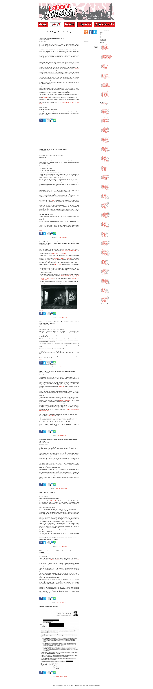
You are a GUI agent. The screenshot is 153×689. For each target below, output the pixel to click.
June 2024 (104, 123)
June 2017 (104, 206)
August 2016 (104, 217)
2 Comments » (63, 602)
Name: (101, 32)
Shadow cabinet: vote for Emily (48, 606)
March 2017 (104, 209)
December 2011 (105, 280)
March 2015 (104, 236)
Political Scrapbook (105, 85)
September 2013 (105, 256)
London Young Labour (106, 77)
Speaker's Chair (105, 92)
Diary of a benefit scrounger (107, 56)
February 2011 (104, 291)
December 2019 (105, 174)
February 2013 (104, 264)
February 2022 (104, 146)
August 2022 (104, 142)
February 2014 (104, 251)
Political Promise (105, 84)
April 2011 (104, 289)
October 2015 (104, 228)
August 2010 (104, 298)
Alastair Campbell (105, 44)
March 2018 (104, 196)
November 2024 (105, 119)
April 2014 (104, 249)
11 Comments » (63, 237)
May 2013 (104, 261)
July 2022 (104, 143)
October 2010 (104, 296)
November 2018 (105, 187)
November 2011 (105, 281)
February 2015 (104, 237)
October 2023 (104, 130)
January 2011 (104, 292)
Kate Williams (104, 67)
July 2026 (104, 104)
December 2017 (105, 199)
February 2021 (104, 158)
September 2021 (105, 150)
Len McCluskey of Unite (63, 100)
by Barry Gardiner (71, 276)
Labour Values (104, 73)
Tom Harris (104, 97)
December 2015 (105, 226)
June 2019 (104, 179)
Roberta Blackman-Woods (106, 88)
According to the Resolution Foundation (62, 258)
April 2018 (104, 195)
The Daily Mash (105, 95)
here (55, 264)
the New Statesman (53, 276)
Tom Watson (104, 98)
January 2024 (104, 127)
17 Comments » (63, 546)
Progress (103, 87)
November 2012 (105, 268)
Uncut (58, 124)
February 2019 (104, 184)
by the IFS (72, 275)
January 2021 (104, 159)
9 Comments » (63, 124)
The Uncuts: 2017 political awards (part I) (51, 38)
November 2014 (105, 241)
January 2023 (104, 138)
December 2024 (105, 118)
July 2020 (104, 166)
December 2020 (105, 160)
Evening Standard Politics (106, 57)
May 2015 (104, 234)
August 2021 (104, 151)
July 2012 (104, 272)
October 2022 (104, 140)
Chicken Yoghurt (105, 49)
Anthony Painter (105, 46)
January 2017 (104, 212)
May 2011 (104, 288)
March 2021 (104, 157)
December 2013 (105, 253)
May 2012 (104, 274)
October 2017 (104, 202)
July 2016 (104, 218)
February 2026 (104, 109)
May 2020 (104, 168)
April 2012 (104, 275)
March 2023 (104, 136)
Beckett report (62, 386)
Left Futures (104, 75)
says (52, 200)
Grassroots (58, 488)
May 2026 (104, 105)
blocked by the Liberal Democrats (68, 250)
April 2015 (104, 235)
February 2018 (104, 197)
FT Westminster (105, 60)
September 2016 (105, 216)
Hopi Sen (103, 64)
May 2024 (104, 124)
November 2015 (105, 227)
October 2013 (104, 255)
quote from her (51, 415)
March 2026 (104, 108)
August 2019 (104, 178)
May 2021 (104, 155)
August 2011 (104, 284)
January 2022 (104, 147)
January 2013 (104, 265)
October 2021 (104, 149)
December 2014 (105, 240)
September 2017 (105, 203)
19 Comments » (63, 435)
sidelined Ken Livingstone (65, 400)
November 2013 (105, 254)
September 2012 (105, 270)
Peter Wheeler (104, 82)
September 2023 (105, 131)
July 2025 (104, 114)
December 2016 (105, 213)
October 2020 (104, 162)
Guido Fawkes (104, 63)
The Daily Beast (105, 94)
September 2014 (105, 243)
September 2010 (105, 297)
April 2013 (104, 262)
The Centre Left (105, 93)
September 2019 (105, 177)
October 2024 (104, 120)
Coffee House (104, 50)
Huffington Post (105, 65)
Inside (57, 676)
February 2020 (104, 171)
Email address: (103, 35)
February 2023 (104, 137)
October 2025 (104, 112)
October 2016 (104, 215)
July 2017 (104, 205)
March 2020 (104, 170)
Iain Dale (103, 66)
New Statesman (105, 79)
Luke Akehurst (104, 78)
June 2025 (104, 115)
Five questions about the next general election (53, 149)
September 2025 (105, 113)
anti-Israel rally (45, 97)
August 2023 (104, 132)
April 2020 (104, 169)
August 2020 (104, 165)
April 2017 (104, 208)
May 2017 (104, 207)
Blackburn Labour (105, 48)
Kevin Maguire (104, 69)
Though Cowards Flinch (106, 96)
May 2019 (104, 180)
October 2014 (104, 242)
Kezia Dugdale (104, 70)
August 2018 (104, 190)
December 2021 (105, 148)
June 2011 (104, 287)
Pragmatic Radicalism (106, 86)
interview (71, 351)
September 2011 (105, 283)
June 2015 (104, 233)
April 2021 (104, 156)
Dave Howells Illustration (106, 55)
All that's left (104, 45)
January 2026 (104, 110)
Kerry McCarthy (104, 68)
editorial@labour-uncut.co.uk (89, 43)
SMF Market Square (105, 91)
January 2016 (104, 225)
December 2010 (105, 293)
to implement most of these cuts (59, 253)
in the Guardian (65, 275)
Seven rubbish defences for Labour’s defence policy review (57, 371)
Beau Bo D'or (104, 47)
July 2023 (104, 133)
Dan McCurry (104, 54)
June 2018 (104, 193)
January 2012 (104, 279)
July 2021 (104, 152)
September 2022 (105, 141)
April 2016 (104, 222)
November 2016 (105, 214)
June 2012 (104, 273)
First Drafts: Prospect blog (106, 58)
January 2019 (104, 185)
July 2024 (104, 122)
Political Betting (105, 83)
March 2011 (104, 290)
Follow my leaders (105, 59)
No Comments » (63, 676)
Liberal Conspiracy (105, 76)
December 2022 (105, 139)
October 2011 (104, 282)
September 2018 (105, 189)
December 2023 (105, 128)
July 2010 (104, 299)
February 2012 (104, 278)
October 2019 (104, 176)
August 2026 (104, 103)
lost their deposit (57, 46)
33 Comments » (63, 317)
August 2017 (104, 204)
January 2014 (104, 252)
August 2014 (104, 244)
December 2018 (105, 186)
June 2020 (104, 167)
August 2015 (104, 231)
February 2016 (104, 224)
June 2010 (104, 300)
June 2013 (104, 260)
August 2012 (104, 271)
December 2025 (105, 111)
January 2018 (104, 198)
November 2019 (105, 175)
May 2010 (104, 301)
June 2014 (104, 246)
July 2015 (104, 232)
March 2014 (104, 250)
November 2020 (105, 161)
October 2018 (104, 188)
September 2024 (105, 121)
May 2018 (104, 194)
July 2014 (104, 245)
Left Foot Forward (105, 74)
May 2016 (104, 221)
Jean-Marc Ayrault (66, 356)
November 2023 (105, 129)
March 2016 (104, 223)
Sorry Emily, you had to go (47, 492)
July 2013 (104, 259)
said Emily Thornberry (54, 559)
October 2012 (104, 269)
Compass (103, 51)
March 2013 (104, 263)
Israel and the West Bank (45, 91)
